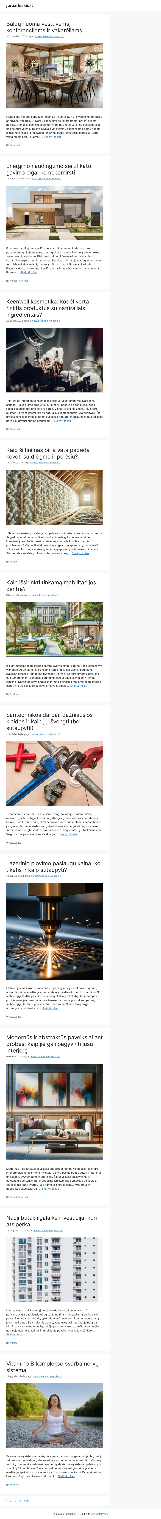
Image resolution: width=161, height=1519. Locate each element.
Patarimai (15, 145)
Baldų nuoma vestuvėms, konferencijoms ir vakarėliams (44, 27)
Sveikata (14, 694)
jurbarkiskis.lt (19, 5)
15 (20, 1500)
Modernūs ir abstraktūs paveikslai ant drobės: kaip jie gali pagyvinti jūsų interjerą (54, 1044)
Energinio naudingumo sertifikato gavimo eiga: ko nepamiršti (48, 169)
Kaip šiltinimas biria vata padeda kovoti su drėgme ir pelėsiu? (48, 453)
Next (28, 1500)
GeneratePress (99, 1513)
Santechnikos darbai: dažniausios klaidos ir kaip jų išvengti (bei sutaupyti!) (49, 721)
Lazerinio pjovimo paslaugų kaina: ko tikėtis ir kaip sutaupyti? (53, 866)
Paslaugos (15, 842)
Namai (13, 280)
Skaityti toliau (52, 136)
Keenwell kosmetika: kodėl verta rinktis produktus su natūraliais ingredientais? (47, 308)
